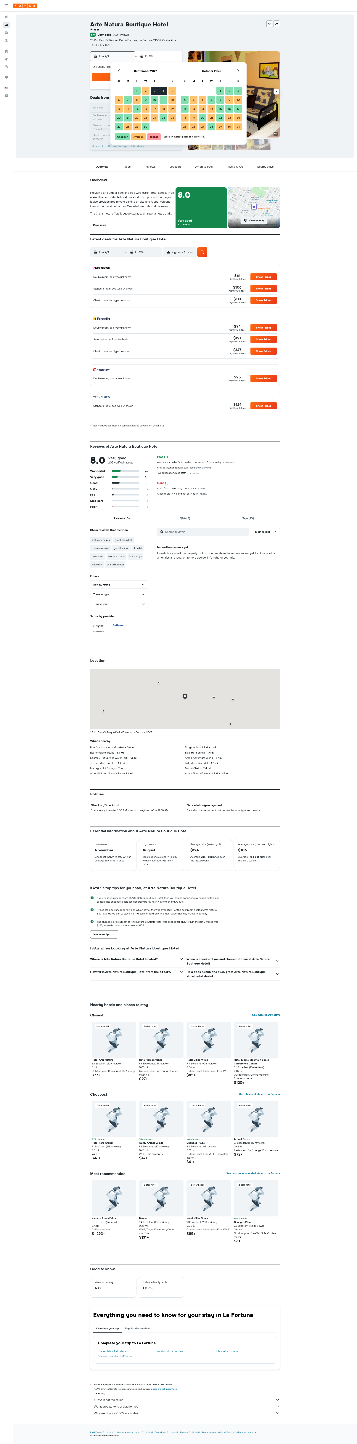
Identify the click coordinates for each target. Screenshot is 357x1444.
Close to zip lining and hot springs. (182, 493)
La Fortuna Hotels (244, 1432)
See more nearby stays (266, 1014)
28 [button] (127, 126)
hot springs (135, 556)
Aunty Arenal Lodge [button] (151, 1142)
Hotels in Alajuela (179, 1432)
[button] (6, 6)
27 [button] (118, 126)
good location (121, 548)
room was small (100, 548)
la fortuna (97, 564)
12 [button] (172, 100)
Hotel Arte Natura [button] (102, 1059)
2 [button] (146, 91)
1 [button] (136, 91)
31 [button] (238, 126)
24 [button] (154, 117)
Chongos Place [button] (195, 1142)
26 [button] (172, 117)
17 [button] (154, 109)
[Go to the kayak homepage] (25, 6)
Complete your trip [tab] (107, 1328)
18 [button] (163, 109)
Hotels (109, 1432)
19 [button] (172, 109)
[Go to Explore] (6, 59)
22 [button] (136, 117)
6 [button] (119, 100)
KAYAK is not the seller (108, 1400)
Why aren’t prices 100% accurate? (116, 1413)
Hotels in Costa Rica (155, 1432)
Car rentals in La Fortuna (112, 1351)
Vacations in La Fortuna (170, 1351)
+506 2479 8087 (101, 45)
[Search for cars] (6, 32)
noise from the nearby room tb (181, 488)
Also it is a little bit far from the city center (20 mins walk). (195, 462)
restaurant (98, 556)
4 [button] (163, 91)
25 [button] (163, 117)
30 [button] (145, 126)
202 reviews (121, 34)
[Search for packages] (6, 40)
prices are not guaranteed (164, 1388)
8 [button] (137, 100)
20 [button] (119, 117)
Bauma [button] (143, 1218)
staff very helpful (101, 540)
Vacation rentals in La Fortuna (115, 1356)
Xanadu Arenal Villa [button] (104, 1218)
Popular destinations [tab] (137, 1328)
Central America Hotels (129, 1432)
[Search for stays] (6, 25)
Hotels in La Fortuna (226, 1351)
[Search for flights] (6, 17)
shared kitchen (115, 564)
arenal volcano (116, 556)
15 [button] (136, 109)
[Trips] (6, 77)
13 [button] (119, 109)
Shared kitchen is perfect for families (184, 467)
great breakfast (123, 540)
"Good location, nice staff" (178, 472)
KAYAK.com (96, 1432)
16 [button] (145, 109)
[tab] (121, 518)
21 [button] (127, 117)
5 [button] (172, 91)
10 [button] (154, 100)
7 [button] (127, 100)
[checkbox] (108, 628)
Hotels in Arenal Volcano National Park (211, 1432)
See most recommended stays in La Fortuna (253, 1173)
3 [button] (154, 91)
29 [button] (136, 126)
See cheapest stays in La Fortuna (259, 1094)
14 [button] (127, 109)
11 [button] (163, 100)
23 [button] (145, 117)
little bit (138, 548)
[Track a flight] (6, 67)
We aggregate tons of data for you (116, 1406)
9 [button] (146, 100)
